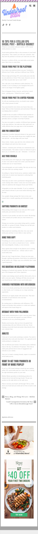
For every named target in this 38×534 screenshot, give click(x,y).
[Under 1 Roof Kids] (14, 16)
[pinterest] (6, 24)
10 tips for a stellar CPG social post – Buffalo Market (18, 42)
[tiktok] (3, 24)
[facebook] (9, 24)
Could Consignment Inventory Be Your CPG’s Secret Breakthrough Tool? (19, 403)
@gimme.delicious (7, 417)
